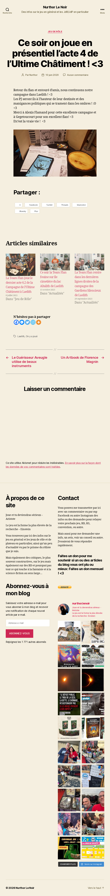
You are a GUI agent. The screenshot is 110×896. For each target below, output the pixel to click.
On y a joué (32, 336)
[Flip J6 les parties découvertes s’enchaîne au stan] (69, 824)
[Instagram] (33, 322)
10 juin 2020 (52, 74)
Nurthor (33, 74)
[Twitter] (27, 322)
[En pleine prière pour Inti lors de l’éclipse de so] (69, 680)
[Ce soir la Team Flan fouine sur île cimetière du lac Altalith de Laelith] (55, 262)
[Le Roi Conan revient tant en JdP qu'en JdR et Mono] (93, 656)
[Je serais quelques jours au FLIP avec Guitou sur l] (93, 848)
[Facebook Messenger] (21, 322)
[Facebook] (16, 322)
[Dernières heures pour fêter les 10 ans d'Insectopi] (69, 728)
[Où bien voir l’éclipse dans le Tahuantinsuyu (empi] (93, 680)
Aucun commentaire (77, 74)
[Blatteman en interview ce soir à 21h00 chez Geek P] (69, 848)
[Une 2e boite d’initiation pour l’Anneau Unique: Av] (69, 632)
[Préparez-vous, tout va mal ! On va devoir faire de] (69, 704)
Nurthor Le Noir (55, 7)
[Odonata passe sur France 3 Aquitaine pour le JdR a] (93, 824)
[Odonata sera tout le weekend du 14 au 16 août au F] (69, 656)
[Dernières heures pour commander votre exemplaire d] (93, 704)
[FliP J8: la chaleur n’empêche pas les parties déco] (93, 800)
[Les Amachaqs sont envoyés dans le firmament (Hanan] (93, 632)
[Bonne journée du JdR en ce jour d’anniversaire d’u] (93, 728)
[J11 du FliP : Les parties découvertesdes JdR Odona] (69, 776)
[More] (38, 322)
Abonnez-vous (19, 633)
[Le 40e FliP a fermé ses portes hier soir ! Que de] (69, 752)
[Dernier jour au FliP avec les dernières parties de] (93, 752)
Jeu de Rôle (55, 31)
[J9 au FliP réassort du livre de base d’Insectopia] (69, 800)
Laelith (20, 336)
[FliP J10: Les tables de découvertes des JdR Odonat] (93, 776)
